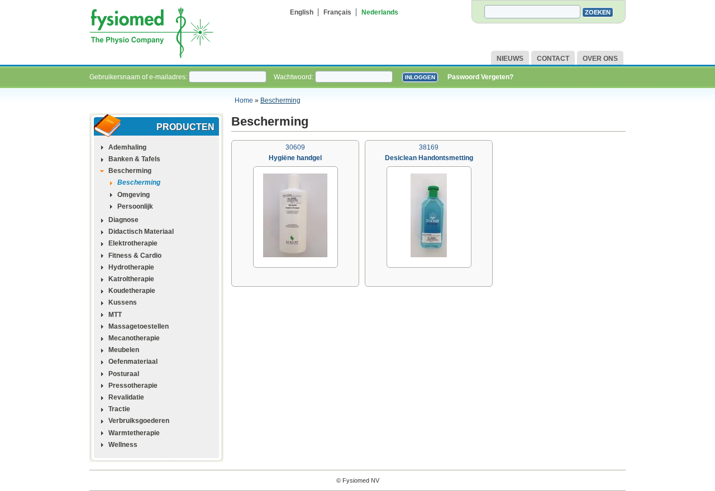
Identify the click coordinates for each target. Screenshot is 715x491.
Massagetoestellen (138, 326)
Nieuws (510, 58)
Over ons (600, 58)
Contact (553, 58)
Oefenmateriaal (133, 361)
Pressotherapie (133, 385)
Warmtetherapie (134, 433)
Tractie (119, 409)
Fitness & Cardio (134, 255)
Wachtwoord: (294, 77)
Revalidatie (126, 397)
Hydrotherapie (131, 267)
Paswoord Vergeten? (480, 77)
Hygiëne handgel (295, 158)
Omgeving (133, 195)
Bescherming (280, 100)
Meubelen (123, 350)
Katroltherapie (131, 279)
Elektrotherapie (133, 243)
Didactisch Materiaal (141, 231)
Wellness (122, 445)
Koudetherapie (131, 291)
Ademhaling (127, 147)
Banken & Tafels (134, 159)
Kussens (122, 302)
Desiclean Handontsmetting (429, 158)
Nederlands (379, 12)
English (301, 12)
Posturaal (123, 374)
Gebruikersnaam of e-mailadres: (139, 77)
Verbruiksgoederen (138, 421)
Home (244, 100)
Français (337, 12)
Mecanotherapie (134, 338)
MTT (115, 315)
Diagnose (123, 220)
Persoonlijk (135, 206)
